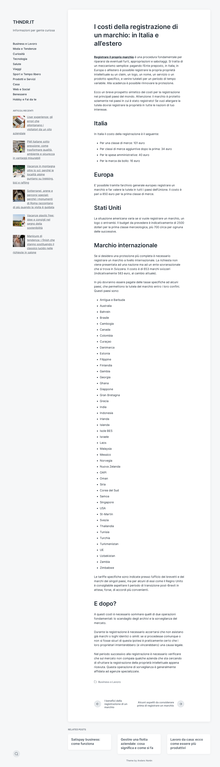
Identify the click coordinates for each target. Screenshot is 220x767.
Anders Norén (145, 760)
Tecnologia (20, 58)
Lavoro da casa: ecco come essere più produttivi (186, 744)
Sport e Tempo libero (27, 74)
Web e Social (21, 89)
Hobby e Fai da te (24, 99)
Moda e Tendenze (24, 48)
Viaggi (17, 69)
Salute (17, 64)
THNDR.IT (23, 22)
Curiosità (19, 54)
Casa (16, 84)
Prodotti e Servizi (24, 79)
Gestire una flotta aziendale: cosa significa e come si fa (137, 744)
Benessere (20, 94)
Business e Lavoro (25, 43)
